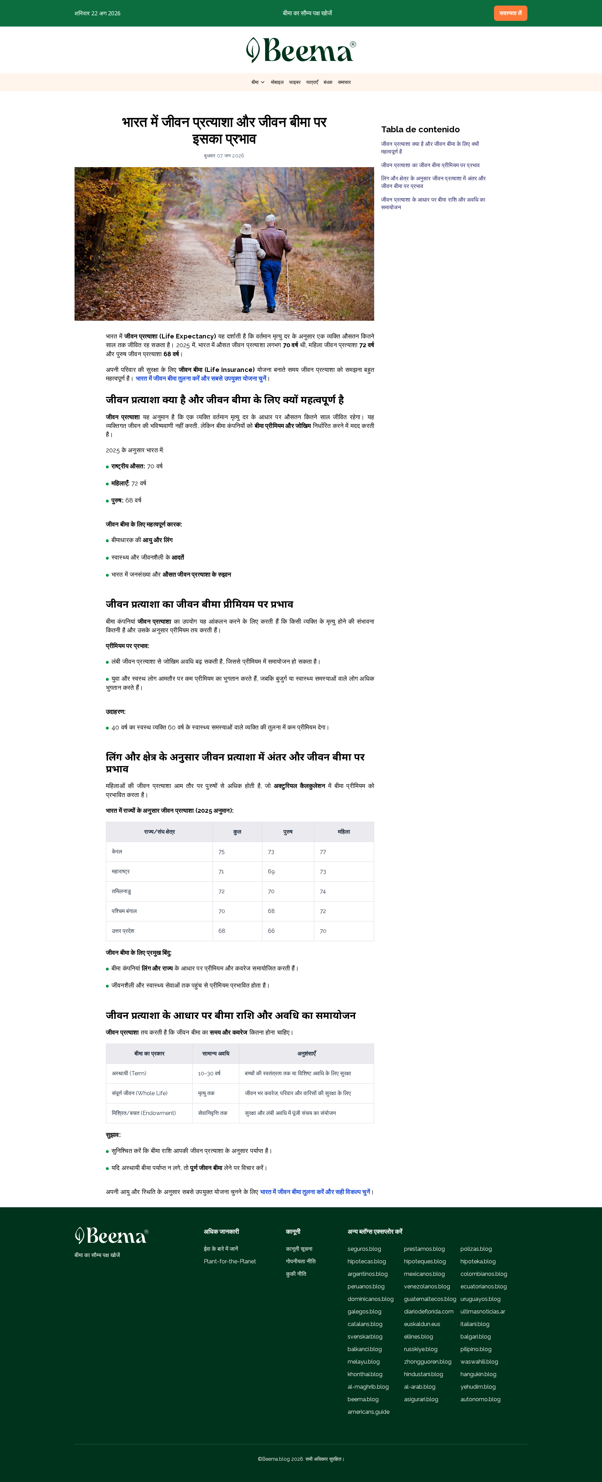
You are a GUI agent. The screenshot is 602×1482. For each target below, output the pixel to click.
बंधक (328, 82)
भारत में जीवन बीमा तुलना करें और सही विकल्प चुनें (315, 1191)
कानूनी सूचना (299, 1249)
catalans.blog (365, 1324)
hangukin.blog (478, 1374)
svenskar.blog (365, 1336)
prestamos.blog (424, 1249)
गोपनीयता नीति (301, 1261)
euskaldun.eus (422, 1324)
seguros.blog (364, 1249)
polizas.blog (476, 1249)
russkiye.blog (421, 1349)
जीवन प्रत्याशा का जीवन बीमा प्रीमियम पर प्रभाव (430, 165)
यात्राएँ (312, 82)
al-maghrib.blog (368, 1386)
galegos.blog (364, 1311)
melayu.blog (364, 1361)
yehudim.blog (478, 1386)
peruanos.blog (366, 1286)
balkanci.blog (365, 1349)
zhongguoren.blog (428, 1361)
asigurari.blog (421, 1399)
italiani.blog (475, 1324)
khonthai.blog (365, 1374)
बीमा (258, 82)
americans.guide (368, 1412)
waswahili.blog (479, 1361)
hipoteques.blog (425, 1261)
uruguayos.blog (481, 1299)
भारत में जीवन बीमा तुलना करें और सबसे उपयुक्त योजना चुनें (201, 378)
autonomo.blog (481, 1399)
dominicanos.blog (371, 1299)
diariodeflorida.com (429, 1311)
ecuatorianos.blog (484, 1286)
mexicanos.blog (424, 1274)
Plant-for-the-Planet (230, 1261)
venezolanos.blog (427, 1286)
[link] (301, 50)
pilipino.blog (476, 1349)
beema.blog (363, 1399)
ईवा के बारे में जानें (221, 1249)
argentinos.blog (368, 1274)
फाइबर (295, 82)
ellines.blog (418, 1336)
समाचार (344, 82)
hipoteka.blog (478, 1261)
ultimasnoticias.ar (483, 1311)
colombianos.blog (484, 1274)
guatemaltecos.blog (430, 1299)
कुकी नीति (296, 1274)
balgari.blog (476, 1336)
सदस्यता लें (511, 13)
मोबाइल (277, 82)
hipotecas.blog (367, 1261)
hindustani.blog (423, 1374)
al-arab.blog (419, 1386)
